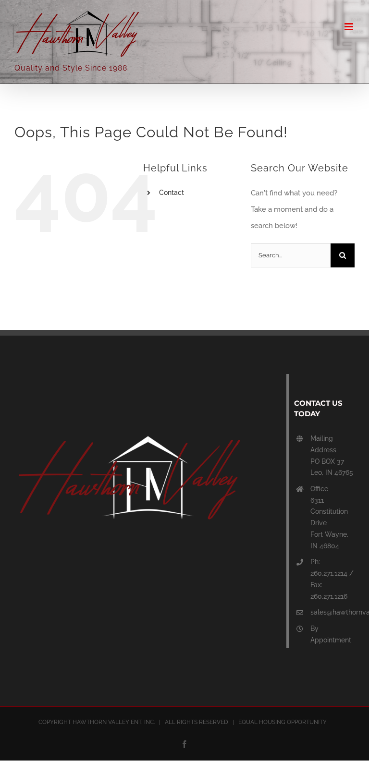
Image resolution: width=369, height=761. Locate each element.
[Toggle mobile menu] (349, 27)
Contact (171, 192)
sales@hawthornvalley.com (332, 612)
